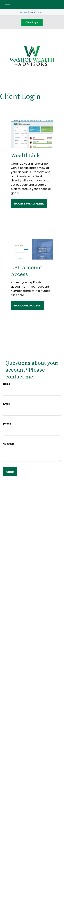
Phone (7, 423)
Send (10, 471)
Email (6, 403)
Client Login (32, 22)
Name (6, 383)
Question (8, 443)
